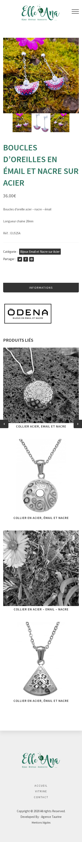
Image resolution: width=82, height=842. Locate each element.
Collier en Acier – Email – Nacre (41, 609)
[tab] (41, 287)
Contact (41, 797)
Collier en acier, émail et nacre (41, 518)
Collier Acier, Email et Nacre (41, 426)
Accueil (41, 785)
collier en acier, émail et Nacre (41, 701)
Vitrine (41, 791)
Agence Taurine (51, 817)
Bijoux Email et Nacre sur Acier (40, 252)
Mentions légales (41, 822)
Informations (41, 287)
